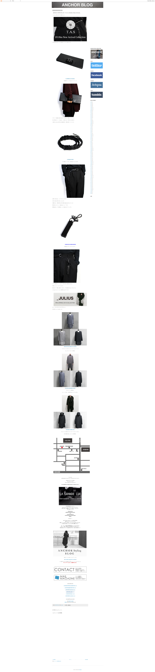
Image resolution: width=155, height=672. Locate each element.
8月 (91, 125)
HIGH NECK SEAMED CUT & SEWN (70, 346)
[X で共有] (67, 605)
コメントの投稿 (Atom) (57, 661)
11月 (91, 108)
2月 (91, 105)
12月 (91, 107)
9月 (91, 124)
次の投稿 (54, 659)
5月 (91, 115)
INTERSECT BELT (70, 159)
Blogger (80, 669)
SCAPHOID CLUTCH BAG (70, 78)
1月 (91, 106)
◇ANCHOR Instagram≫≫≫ (70, 589)
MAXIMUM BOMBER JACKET (70, 388)
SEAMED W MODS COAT (70, 429)
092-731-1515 (71, 601)
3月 (91, 104)
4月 (91, 116)
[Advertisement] (70, 649)
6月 (91, 114)
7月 (91, 113)
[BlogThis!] (66, 605)
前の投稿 (86, 659)
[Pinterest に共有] (70, 605)
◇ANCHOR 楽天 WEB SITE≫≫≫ (70, 587)
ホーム (70, 659)
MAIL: (66, 602)
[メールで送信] (65, 605)
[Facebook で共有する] (68, 605)
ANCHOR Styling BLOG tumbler (70, 559)
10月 (91, 109)
